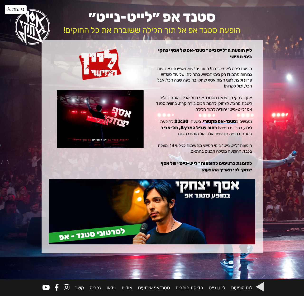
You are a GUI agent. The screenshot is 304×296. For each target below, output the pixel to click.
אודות (126, 288)
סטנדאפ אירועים (154, 288)
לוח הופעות (241, 288)
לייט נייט (217, 288)
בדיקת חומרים (189, 288)
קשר (79, 288)
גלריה (95, 288)
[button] (16, 9)
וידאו (111, 288)
